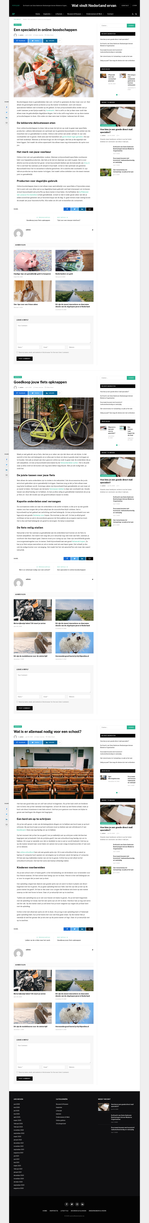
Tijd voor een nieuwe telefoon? (68, 220)
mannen (58, 1114)
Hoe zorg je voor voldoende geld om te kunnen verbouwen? (132, 80)
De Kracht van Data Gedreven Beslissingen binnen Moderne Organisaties (46, 5)
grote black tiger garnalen (72, 137)
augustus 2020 (19, 1188)
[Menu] (13, 14)
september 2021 (19, 1149)
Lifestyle (59, 14)
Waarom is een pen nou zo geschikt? (111, 430)
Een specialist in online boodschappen (71, 570)
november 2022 (19, 1130)
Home (38, 14)
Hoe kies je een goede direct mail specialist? (114, 39)
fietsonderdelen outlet (69, 463)
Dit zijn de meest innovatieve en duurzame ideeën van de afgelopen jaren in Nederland (72, 305)
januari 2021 (18, 1172)
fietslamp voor (38, 515)
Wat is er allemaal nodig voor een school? (34, 570)
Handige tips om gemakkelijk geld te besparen (32, 274)
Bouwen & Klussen (74, 14)
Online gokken (60, 1120)
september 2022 (19, 1133)
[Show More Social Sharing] (60, 41)
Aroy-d (86, 163)
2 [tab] (119, 95)
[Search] (136, 14)
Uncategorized (61, 1123)
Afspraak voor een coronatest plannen (112, 78)
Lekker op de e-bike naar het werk (37, 940)
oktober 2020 (18, 1182)
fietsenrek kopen (78, 541)
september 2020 (19, 1185)
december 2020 (19, 1175)
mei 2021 (16, 1162)
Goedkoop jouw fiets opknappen (38, 220)
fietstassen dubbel (56, 489)
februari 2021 (18, 1169)
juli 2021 (16, 1156)
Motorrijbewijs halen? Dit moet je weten (30, 623)
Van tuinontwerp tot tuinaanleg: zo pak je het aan (116, 56)
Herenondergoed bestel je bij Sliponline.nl (72, 656)
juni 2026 (17, 1104)
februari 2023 (18, 1127)
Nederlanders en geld (64, 274)
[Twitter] (7, 112)
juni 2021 (16, 1159)
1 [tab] (117, 95)
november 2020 (19, 1178)
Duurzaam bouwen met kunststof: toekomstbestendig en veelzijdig (124, 160)
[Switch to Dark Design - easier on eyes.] (133, 14)
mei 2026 (17, 1107)
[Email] (7, 123)
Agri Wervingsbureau (114, 777)
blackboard (21, 830)
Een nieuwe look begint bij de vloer (131, 431)
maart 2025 (17, 1120)
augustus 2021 (18, 1153)
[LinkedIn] (7, 117)
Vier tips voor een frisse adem (26, 304)
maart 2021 (17, 1165)
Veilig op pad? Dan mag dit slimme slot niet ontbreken (117, 60)
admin (21, 35)
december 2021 (19, 1143)
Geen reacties (39, 35)
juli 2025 (16, 1110)
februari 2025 (18, 1123)
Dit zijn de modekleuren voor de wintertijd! (30, 656)
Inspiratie (46, 14)
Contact (125, 5)
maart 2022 (17, 1136)
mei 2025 (17, 1114)
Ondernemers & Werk (94, 14)
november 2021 (19, 1146)
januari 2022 (18, 1140)
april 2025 (17, 1117)
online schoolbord (27, 852)
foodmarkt (50, 110)
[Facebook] (7, 107)
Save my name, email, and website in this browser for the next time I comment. (44, 352)
